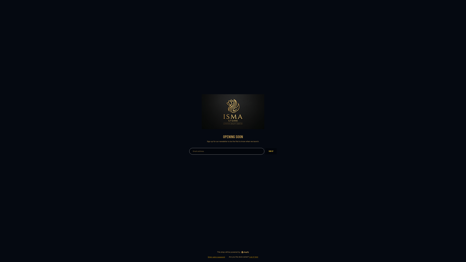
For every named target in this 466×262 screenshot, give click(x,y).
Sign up (271, 151)
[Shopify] (245, 252)
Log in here (253, 257)
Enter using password (216, 257)
